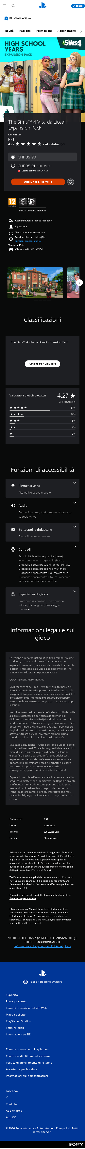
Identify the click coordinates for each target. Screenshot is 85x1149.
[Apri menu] (4, 6)
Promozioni (44, 30)
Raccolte (25, 30)
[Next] (79, 282)
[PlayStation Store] (18, 18)
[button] (28, 241)
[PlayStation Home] (42, 5)
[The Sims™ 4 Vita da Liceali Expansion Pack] (35, 282)
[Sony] (76, 1147)
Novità (9, 30)
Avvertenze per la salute (22, 898)
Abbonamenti (67, 30)
